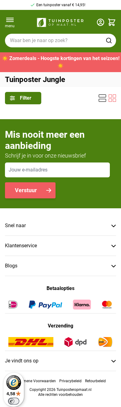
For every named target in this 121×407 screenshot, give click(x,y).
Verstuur (26, 190)
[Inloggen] (100, 22)
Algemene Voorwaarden (36, 381)
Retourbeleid (95, 381)
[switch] (13, 401)
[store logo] (60, 22)
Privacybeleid (70, 381)
